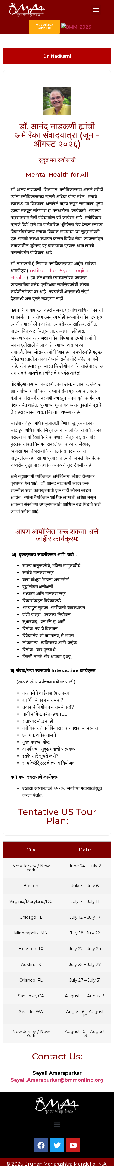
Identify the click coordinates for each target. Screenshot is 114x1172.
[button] (96, 10)
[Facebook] (41, 1145)
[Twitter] (57, 1145)
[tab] (57, 56)
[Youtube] (73, 1145)
